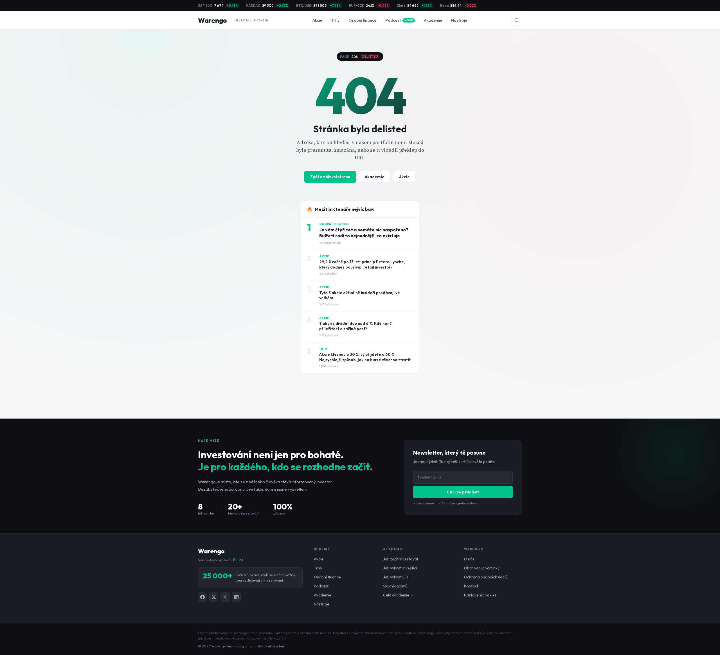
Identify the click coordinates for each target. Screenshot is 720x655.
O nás (469, 559)
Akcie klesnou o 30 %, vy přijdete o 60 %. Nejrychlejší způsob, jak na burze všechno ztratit (365, 357)
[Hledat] (516, 20)
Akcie (317, 20)
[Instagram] (225, 597)
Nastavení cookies (480, 595)
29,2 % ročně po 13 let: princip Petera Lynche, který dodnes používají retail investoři (362, 264)
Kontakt (471, 586)
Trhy (335, 20)
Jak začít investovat (400, 559)
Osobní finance (362, 20)
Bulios (238, 560)
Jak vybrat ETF (396, 577)
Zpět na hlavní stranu (330, 176)
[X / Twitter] (213, 597)
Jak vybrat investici (400, 568)
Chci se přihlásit (463, 492)
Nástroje (459, 20)
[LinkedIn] (236, 597)
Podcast (399, 20)
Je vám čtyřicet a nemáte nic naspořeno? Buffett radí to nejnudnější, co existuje (363, 233)
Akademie (433, 20)
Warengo (233, 20)
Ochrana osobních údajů (485, 577)
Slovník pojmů (395, 586)
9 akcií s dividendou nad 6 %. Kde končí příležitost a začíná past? (356, 326)
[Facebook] (202, 597)
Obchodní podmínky (482, 568)
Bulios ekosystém (271, 646)
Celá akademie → (398, 595)
